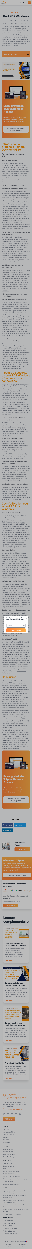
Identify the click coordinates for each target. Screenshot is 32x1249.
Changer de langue (16, 630)
